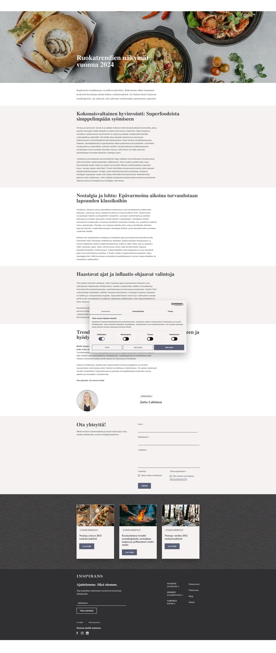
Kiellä (107, 347)
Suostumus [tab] (105, 311)
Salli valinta (138, 347)
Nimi (140, 424)
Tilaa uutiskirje (86, 611)
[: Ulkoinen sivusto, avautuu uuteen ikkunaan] (174, 304)
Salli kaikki (169, 347)
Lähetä (144, 486)
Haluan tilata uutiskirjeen (151, 475)
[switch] (126, 339)
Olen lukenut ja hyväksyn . (182, 477)
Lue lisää (87, 546)
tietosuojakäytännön (178, 479)
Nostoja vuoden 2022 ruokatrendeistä (176, 537)
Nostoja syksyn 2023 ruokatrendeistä (90, 537)
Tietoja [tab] (170, 311)
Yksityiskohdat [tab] (138, 311)
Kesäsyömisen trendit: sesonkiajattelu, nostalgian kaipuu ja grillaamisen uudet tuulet (138, 540)
